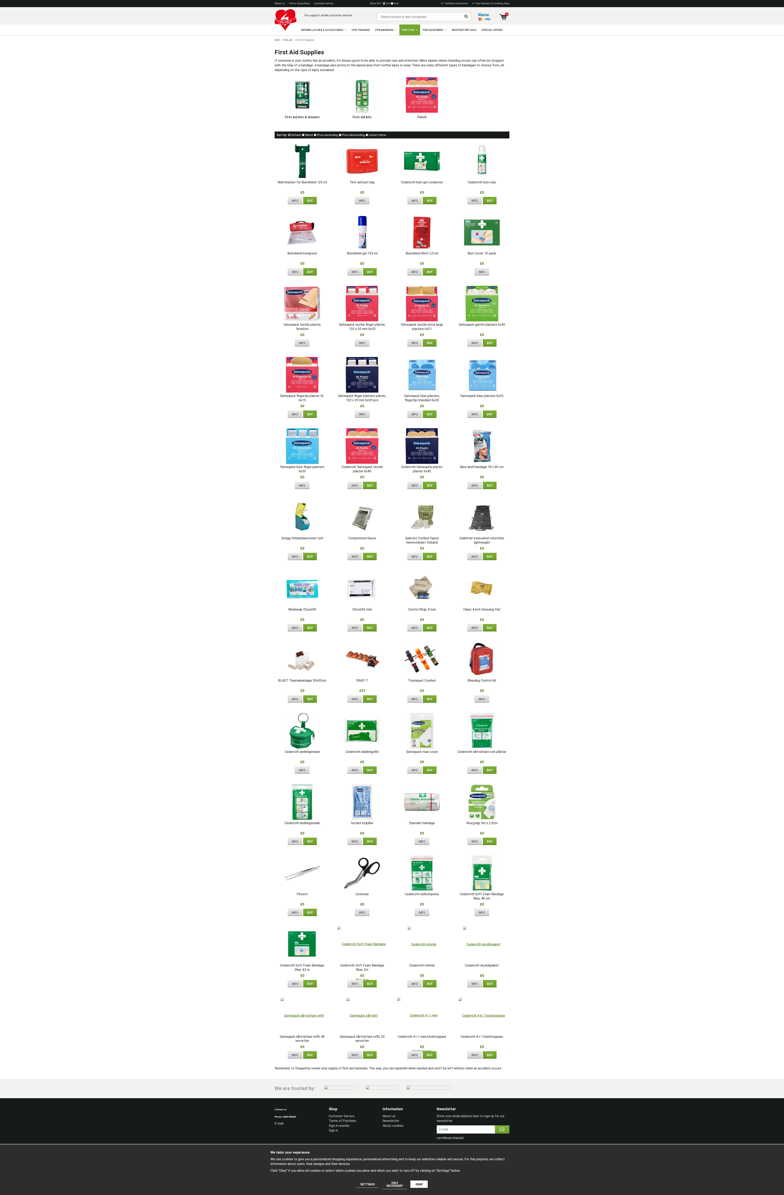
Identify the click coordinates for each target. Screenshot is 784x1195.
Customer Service (341, 1116)
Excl (396, 3)
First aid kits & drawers (302, 117)
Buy (310, 200)
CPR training (361, 29)
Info (295, 200)
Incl (388, 3)
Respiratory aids (464, 29)
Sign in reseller (339, 1126)
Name (309, 135)
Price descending (353, 135)
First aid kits (362, 117)
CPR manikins (384, 29)
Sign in (333, 1130)
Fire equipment (433, 29)
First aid (408, 29)
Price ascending (327, 135)
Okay (419, 1184)
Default (296, 135)
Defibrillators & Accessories (322, 29)
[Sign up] (502, 1129)
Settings (367, 1184)
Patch (422, 117)
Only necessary (394, 1184)
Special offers (492, 29)
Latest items (377, 135)
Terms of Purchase (342, 1121)
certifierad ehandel (450, 1138)
